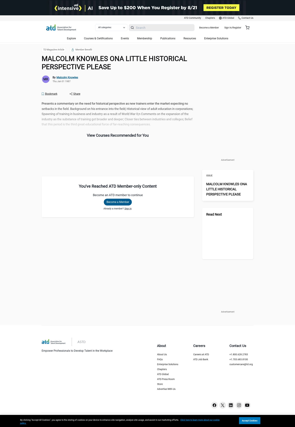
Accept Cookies (249, 420)
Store (160, 384)
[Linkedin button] (230, 405)
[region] (147, 421)
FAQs (160, 359)
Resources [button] (190, 38)
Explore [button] (71, 38)
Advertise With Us (166, 389)
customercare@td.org (241, 364)
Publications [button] (167, 38)
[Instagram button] (239, 405)
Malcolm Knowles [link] (67, 77)
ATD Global (163, 374)
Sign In (128, 208)
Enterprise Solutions (167, 364)
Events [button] (125, 38)
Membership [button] (144, 38)
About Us (162, 354)
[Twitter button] (222, 405)
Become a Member (209, 27)
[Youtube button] (247, 405)
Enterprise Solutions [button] (216, 38)
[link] (192, 18)
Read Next (214, 214)
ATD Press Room (166, 379)
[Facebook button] (214, 405)
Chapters (162, 369)
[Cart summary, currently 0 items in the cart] (248, 27)
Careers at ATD (201, 354)
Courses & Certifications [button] (98, 38)
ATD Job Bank (200, 359)
